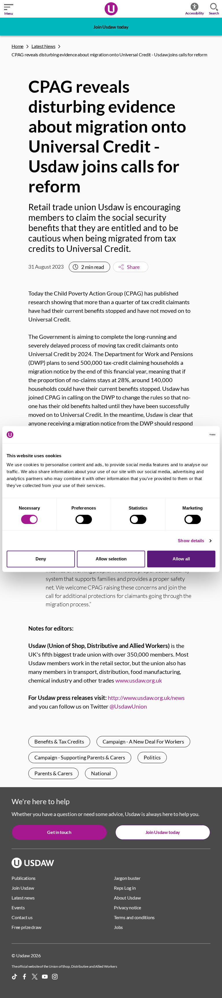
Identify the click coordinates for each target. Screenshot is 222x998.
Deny (41, 558)
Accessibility (194, 13)
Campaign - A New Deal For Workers (143, 741)
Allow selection (111, 558)
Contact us (22, 917)
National (101, 773)
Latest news (23, 897)
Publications (24, 878)
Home (17, 46)
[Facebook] (24, 977)
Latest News (43, 46)
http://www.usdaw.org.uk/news (146, 697)
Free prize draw (26, 927)
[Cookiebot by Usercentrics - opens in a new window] (190, 434)
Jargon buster (127, 878)
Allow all (181, 558)
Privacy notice (127, 907)
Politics (152, 757)
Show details (191, 540)
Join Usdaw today (110, 26)
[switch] (83, 519)
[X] (35, 977)
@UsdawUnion (128, 706)
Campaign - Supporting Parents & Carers (79, 757)
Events (18, 907)
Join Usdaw (23, 887)
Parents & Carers (53, 773)
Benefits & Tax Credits (59, 741)
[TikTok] (14, 977)
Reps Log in (125, 887)
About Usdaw (127, 897)
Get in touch (59, 832)
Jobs (118, 927)
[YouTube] (45, 977)
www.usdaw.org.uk (138, 680)
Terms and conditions (134, 917)
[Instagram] (55, 977)
